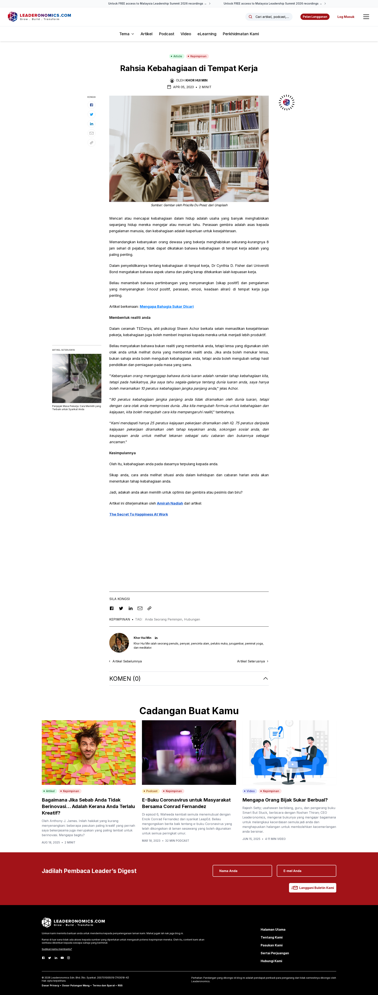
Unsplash (220, 205)
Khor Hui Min (196, 80)
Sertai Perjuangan (275, 953)
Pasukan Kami (272, 945)
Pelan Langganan (315, 16)
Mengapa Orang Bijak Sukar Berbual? (285, 800)
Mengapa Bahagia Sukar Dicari (167, 306)
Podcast (166, 33)
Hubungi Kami (271, 961)
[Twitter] (49, 957)
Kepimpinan (198, 56)
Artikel (147, 33)
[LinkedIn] (55, 957)
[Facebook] (43, 957)
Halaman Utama (273, 929)
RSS (120, 985)
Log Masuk (345, 17)
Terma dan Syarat (104, 985)
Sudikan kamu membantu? (57, 949)
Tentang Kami (272, 937)
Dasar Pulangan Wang (76, 985)
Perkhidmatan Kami (241, 33)
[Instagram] (68, 957)
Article (177, 56)
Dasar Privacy (50, 985)
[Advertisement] (189, 548)
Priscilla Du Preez (195, 205)
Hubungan (192, 619)
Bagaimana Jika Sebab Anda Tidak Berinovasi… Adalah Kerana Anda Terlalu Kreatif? (88, 806)
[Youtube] (62, 957)
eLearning (206, 33)
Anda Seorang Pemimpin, (164, 619)
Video (186, 33)
